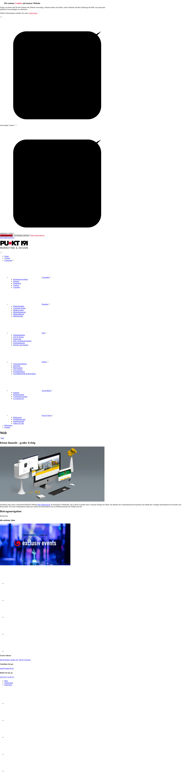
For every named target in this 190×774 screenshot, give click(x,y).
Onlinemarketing (19, 335)
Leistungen (8, 260)
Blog (6, 681)
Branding (45, 304)
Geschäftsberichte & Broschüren (24, 374)
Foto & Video (46, 415)
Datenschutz (33, 13)
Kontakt (7, 427)
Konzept (16, 281)
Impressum (8, 685)
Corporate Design (19, 308)
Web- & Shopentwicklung (22, 341)
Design (44, 362)
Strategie (16, 393)
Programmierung (19, 343)
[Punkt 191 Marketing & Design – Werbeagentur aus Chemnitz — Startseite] (14, 248)
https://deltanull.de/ (43, 505)
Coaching (16, 287)
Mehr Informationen (38, 235)
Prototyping (17, 339)
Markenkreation (18, 306)
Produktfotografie (19, 419)
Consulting (45, 277)
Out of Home (17, 370)
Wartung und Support (20, 345)
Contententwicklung (20, 397)
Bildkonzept (17, 417)
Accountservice (18, 398)
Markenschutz (18, 316)
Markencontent (18, 310)
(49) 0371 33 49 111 (7, 677)
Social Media (46, 391)
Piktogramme (17, 368)
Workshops (17, 283)
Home (6, 256)
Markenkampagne (19, 312)
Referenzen (8, 425)
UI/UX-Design (18, 337)
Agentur (7, 258)
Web (43, 333)
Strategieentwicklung (20, 279)
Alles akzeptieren (6, 235)
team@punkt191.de (7, 668)
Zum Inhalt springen (7, 238)
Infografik (16, 366)
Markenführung (18, 314)
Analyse (16, 285)
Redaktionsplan (18, 395)
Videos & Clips (18, 423)
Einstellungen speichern (21, 235)
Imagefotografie (18, 421)
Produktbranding (19, 372)
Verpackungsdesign (20, 364)
